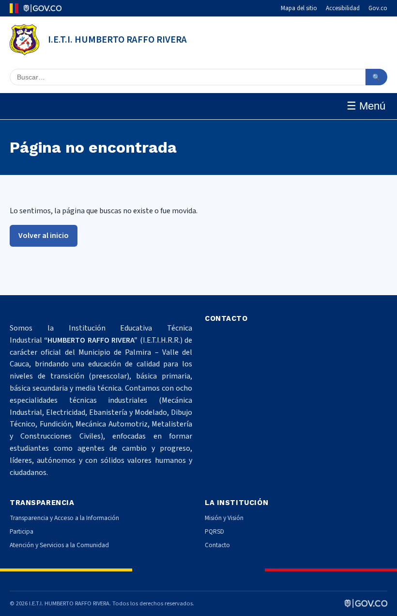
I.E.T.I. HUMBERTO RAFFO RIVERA (117, 40)
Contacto (217, 545)
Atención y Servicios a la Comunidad (59, 545)
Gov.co (377, 8)
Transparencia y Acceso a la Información (64, 517)
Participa (21, 531)
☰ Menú (366, 106)
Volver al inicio (43, 235)
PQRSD (214, 531)
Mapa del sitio (299, 8)
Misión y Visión (224, 517)
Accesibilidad (343, 8)
